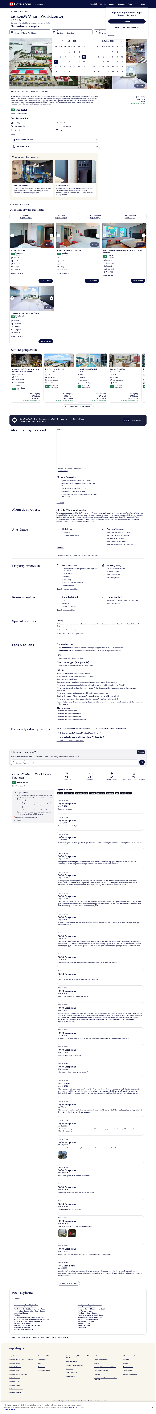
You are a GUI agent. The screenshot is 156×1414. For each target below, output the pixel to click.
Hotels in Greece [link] (15, 1392)
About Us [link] (126, 1359)
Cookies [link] (97, 1374)
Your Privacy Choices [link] (101, 1370)
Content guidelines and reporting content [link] (105, 1378)
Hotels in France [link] (14, 1378)
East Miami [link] (82, 1327)
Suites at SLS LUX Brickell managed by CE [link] (29, 1321)
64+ (141, 85)
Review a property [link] (44, 1370)
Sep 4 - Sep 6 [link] (95, 218)
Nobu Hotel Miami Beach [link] (23, 1329)
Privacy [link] (96, 1363)
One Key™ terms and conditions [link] (105, 1367)
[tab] (17, 1298)
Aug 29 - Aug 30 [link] (26, 218)
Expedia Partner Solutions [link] (74, 1365)
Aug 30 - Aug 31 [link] (61, 218)
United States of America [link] (24, 1337)
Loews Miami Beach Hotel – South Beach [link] (29, 1311)
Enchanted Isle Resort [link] (22, 1327)
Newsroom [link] (69, 1369)
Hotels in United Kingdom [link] (18, 1374)
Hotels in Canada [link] (15, 1367)
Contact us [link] (41, 1367)
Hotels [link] (13, 1337)
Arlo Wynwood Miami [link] (86, 1321)
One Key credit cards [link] (130, 1374)
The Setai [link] (17, 1315)
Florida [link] (36, 1337)
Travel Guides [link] (127, 1370)
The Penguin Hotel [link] (85, 1311)
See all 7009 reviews (68, 1283)
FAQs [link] (39, 1363)
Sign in (144, 4)
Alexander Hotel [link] (84, 1325)
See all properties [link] (21, 11)
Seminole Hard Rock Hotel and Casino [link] (28, 1317)
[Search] (142, 762)
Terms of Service (10, 1409)
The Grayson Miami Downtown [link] (90, 1305)
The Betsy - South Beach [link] (87, 1313)
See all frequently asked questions (70, 741)
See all (13, 134)
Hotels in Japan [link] (14, 1385)
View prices (46, 281)
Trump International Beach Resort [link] (91, 1315)
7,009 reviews (17, 786)
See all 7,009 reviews (19, 113)
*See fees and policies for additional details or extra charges (77, 555)
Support (121, 4)
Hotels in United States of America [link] (21, 1359)
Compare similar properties (79, 406)
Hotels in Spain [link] (14, 1381)
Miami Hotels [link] (45, 1337)
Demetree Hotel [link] (84, 1323)
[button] (65, 52)
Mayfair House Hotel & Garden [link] (26, 1305)
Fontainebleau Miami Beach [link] (88, 1319)
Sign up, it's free (137, 420)
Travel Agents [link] (70, 1376)
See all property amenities (67, 589)
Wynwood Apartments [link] (22, 1323)
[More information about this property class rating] (20, 20)
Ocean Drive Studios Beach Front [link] (90, 1317)
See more (60, 503)
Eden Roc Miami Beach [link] (86, 1307)
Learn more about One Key (127, 27)
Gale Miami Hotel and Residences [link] (27, 1325)
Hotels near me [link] (128, 1367)
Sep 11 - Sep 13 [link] (130, 218)
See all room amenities (66, 610)
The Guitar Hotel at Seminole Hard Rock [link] (29, 1309)
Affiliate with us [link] (71, 1361)
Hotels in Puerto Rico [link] (16, 1389)
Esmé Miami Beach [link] (21, 1313)
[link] (127, 35)
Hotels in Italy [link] (14, 1370)
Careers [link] (125, 1363)
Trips (130, 4)
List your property (107, 4)
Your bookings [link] (42, 1359)
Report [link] (19, 820)
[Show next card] (145, 378)
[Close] (152, 1407)
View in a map (63, 471)
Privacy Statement (74, 1407)
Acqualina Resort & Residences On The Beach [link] (31, 1319)
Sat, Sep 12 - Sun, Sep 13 (67, 33)
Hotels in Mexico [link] (15, 1363)
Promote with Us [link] (71, 1372)
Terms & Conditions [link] (101, 1359)
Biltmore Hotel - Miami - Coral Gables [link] (92, 1309)
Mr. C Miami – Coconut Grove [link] (25, 1307)
